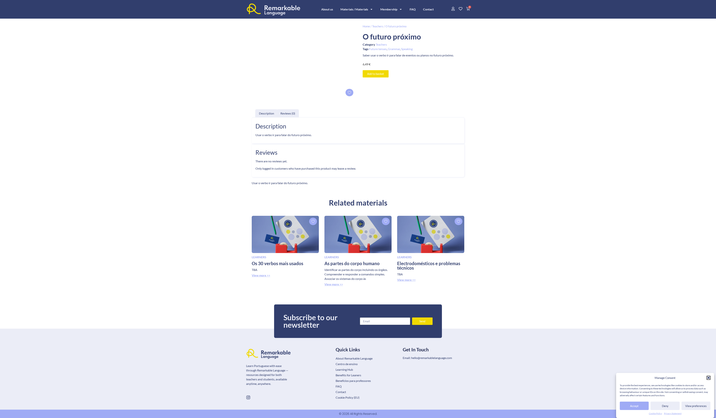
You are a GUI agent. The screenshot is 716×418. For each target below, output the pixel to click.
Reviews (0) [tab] (287, 113)
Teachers (377, 26)
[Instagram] (248, 397)
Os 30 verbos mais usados (277, 263)
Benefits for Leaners (348, 375)
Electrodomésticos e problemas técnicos (428, 266)
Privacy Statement (673, 413)
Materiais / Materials (354, 9)
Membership (388, 9)
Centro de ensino (347, 364)
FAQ (413, 9)
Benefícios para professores (353, 380)
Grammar (394, 49)
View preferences (696, 406)
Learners (259, 257)
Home (366, 26)
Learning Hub (344, 369)
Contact (428, 9)
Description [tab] (266, 113)
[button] (708, 378)
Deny (665, 406)
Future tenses (378, 49)
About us (327, 9)
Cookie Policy (655, 413)
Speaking (407, 49)
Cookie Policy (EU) (347, 397)
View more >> (261, 275)
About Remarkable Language (354, 358)
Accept (634, 406)
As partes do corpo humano (352, 263)
